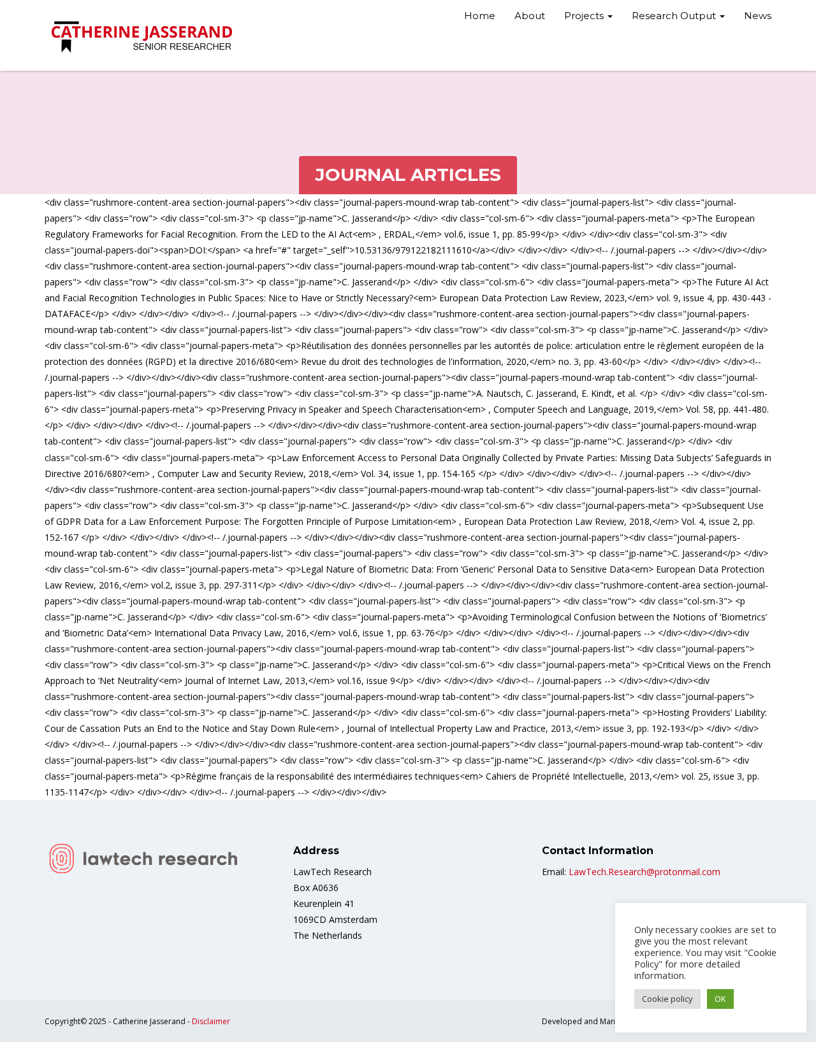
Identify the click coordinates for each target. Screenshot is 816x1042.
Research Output (675, 16)
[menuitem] (480, 17)
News (757, 16)
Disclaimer (211, 1021)
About (529, 16)
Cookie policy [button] (667, 998)
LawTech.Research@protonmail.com (644, 872)
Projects (585, 16)
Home (479, 16)
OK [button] (720, 998)
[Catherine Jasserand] (143, 35)
